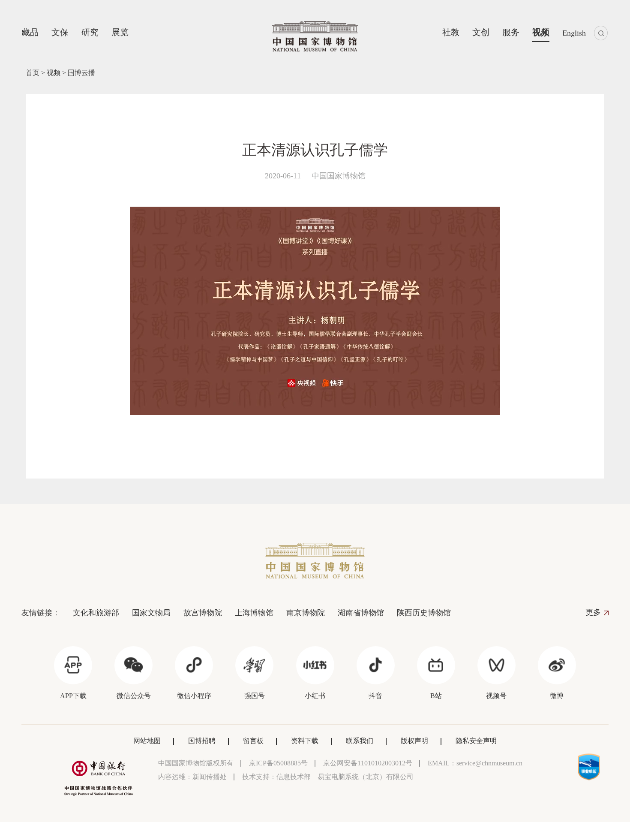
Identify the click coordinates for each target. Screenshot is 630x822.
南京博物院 (305, 612)
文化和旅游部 (96, 612)
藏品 (30, 32)
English (574, 32)
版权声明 (414, 740)
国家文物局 (151, 612)
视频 (540, 32)
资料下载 (304, 740)
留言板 (253, 740)
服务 (510, 32)
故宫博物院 (202, 612)
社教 (450, 32)
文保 (60, 32)
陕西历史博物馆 (424, 612)
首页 (32, 72)
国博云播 (81, 72)
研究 (90, 32)
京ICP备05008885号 (278, 763)
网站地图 (147, 740)
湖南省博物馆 (361, 612)
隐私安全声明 (476, 740)
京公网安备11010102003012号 (367, 763)
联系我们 (359, 740)
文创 (480, 32)
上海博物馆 (254, 612)
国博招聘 (202, 740)
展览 (120, 32)
